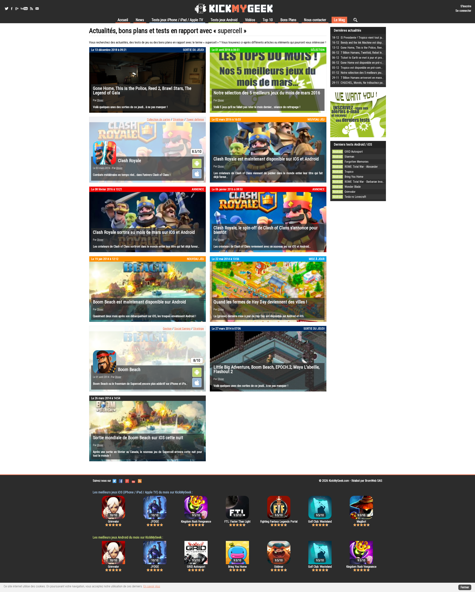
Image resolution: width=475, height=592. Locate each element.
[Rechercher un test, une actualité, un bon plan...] (356, 20)
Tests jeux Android (224, 20)
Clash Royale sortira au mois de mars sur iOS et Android (144, 232)
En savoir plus (151, 586)
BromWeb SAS (373, 480)
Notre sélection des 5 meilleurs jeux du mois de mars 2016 (267, 92)
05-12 (383, 67)
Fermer (465, 587)
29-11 (371, 77)
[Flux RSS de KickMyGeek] (31, 8)
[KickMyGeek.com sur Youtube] (133, 480)
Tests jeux (177, 20)
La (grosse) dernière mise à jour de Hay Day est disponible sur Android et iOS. (259, 316)
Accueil (123, 20)
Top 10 (268, 20)
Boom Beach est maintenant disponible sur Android (139, 302)
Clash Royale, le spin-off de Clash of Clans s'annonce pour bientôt (266, 230)
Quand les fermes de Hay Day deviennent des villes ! (260, 302)
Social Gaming (182, 328)
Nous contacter (315, 20)
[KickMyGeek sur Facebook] (11, 8)
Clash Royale (129, 160)
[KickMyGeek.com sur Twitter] (114, 480)
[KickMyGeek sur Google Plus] (16, 8)
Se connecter (463, 10)
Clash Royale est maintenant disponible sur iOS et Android (266, 159)
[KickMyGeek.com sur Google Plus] (127, 480)
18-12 (369, 37)
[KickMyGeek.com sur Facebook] (121, 480)
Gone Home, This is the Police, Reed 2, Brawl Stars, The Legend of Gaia (142, 90)
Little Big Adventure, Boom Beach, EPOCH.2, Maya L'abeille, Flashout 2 (267, 369)
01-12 (373, 72)
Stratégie (178, 119)
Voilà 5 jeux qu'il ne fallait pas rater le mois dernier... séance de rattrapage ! (257, 107)
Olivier (100, 100)
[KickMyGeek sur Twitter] (6, 8)
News (140, 20)
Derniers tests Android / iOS (353, 144)
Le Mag (339, 20)
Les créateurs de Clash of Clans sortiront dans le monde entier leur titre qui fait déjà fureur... (146, 246)
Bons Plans (288, 20)
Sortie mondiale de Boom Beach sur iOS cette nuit (138, 437)
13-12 (378, 47)
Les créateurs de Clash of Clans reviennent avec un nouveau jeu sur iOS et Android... (262, 246)
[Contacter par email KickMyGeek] (37, 8)
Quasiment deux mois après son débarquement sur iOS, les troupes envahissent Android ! (144, 316)
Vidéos (250, 20)
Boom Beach (129, 369)
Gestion (167, 328)
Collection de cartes (158, 119)
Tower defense (195, 119)
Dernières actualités (347, 30)
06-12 (380, 52)
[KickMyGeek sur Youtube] (24, 8)
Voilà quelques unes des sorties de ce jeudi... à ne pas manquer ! (130, 107)
